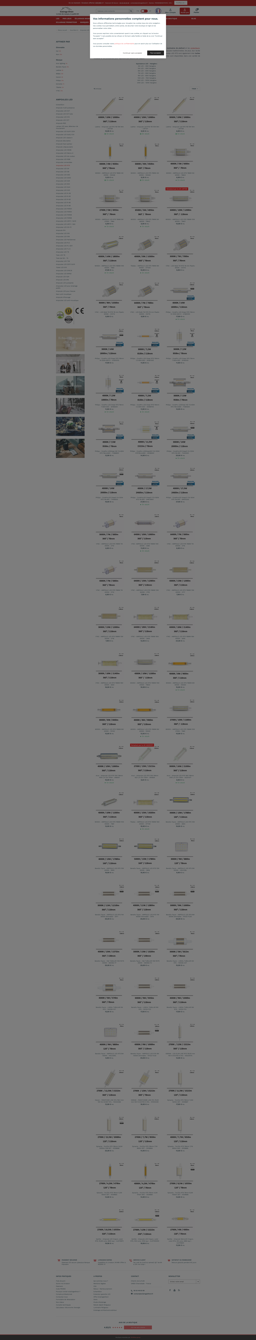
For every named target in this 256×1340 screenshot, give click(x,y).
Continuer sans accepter (132, 53)
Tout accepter (155, 53)
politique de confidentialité (124, 44)
